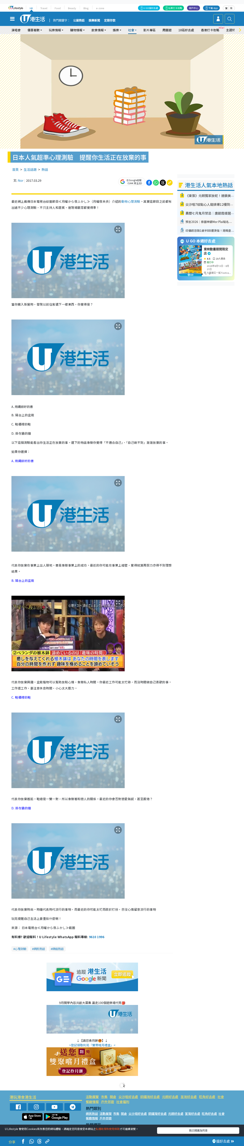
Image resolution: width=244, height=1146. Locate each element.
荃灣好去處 (189, 1096)
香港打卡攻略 (210, 30)
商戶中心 (193, 8)
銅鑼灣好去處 (150, 1096)
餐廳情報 (92, 1101)
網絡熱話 (58, 949)
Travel (43, 8)
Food (58, 8)
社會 (221, 1096)
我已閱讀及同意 (198, 1130)
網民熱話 (39, 949)
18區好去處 (186, 30)
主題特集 (232, 30)
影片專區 (149, 30)
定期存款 (110, 20)
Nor (20, 180)
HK (31, 8)
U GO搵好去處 (150, 8)
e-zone (100, 8)
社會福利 (122, 1101)
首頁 (15, 169)
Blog (86, 8)
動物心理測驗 (130, 201)
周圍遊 (167, 30)
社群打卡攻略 (175, 8)
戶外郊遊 (107, 1101)
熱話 (45, 169)
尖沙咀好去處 (128, 1096)
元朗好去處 (170, 1096)
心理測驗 (20, 949)
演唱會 (16, 30)
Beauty (72, 8)
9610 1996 (96, 937)
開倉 (113, 1096)
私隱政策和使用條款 (108, 1129)
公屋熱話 (79, 20)
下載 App (213, 8)
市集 (104, 1096)
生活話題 (30, 169)
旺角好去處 (207, 1096)
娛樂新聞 (94, 20)
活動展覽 (92, 1096)
